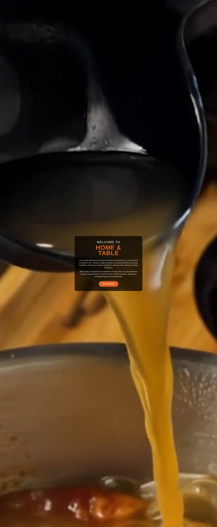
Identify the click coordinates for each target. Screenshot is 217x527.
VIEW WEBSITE (108, 284)
